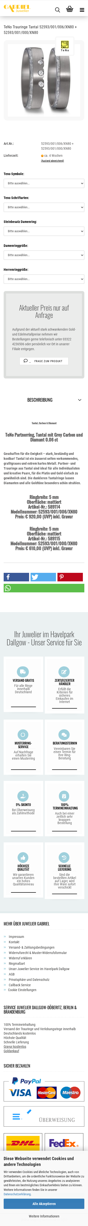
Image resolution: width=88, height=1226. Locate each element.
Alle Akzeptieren (44, 1204)
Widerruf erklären (20, 958)
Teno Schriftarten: (16, 198)
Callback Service (19, 985)
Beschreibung (40, 400)
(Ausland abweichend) (52, 160)
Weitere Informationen (44, 1216)
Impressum (16, 937)
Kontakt (13, 942)
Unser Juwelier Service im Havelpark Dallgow (38, 969)
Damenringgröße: (16, 246)
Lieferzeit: (11, 155)
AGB (11, 974)
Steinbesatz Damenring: (20, 222)
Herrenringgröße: (16, 270)
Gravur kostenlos (15, 1046)
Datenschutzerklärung (17, 1194)
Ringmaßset (16, 963)
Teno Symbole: (14, 174)
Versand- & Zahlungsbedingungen (31, 947)
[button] (16, 577)
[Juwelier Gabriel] (15, 9)
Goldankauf (11, 1051)
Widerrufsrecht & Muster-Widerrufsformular (37, 953)
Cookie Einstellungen (22, 990)
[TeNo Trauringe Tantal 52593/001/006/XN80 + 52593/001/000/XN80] (44, 80)
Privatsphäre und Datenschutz (28, 980)
